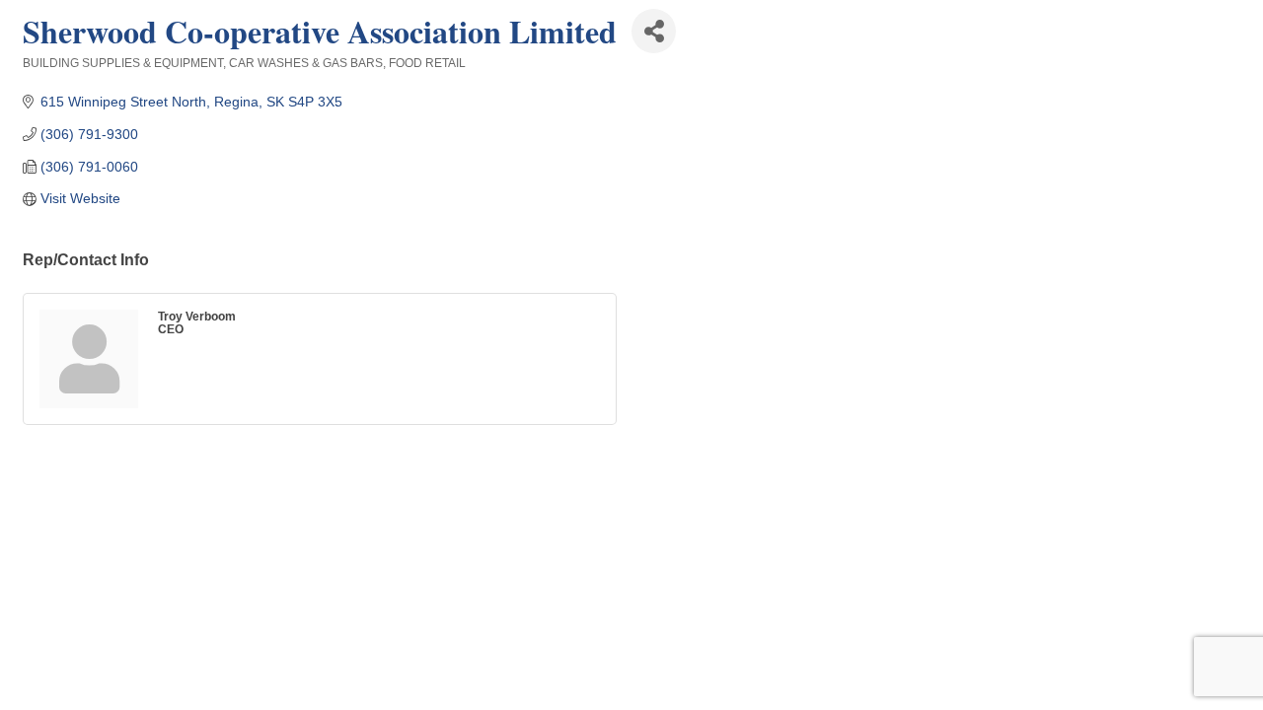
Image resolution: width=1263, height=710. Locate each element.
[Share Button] (654, 31)
